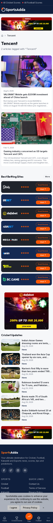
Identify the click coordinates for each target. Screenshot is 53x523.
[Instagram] (18, 470)
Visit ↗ (43, 189)
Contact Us (34, 484)
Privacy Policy (36, 492)
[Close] (43, 508)
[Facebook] (3, 470)
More (47, 177)
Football (5, 488)
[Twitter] (11, 470)
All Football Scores (33, 2)
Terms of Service (37, 488)
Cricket (4, 484)
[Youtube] (25, 470)
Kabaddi (5, 492)
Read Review (43, 185)
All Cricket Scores (11, 2)
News (24, 350)
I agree (13, 507)
